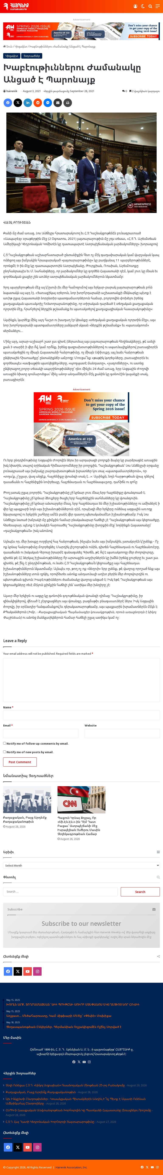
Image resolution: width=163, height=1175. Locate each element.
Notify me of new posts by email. (30, 752)
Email (8, 725)
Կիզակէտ (21, 46)
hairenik (11, 91)
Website (91, 725)
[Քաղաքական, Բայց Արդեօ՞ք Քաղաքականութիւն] (27, 799)
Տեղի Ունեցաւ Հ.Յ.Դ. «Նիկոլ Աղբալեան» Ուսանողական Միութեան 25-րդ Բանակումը (65, 1085)
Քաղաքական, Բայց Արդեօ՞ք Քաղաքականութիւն (25, 819)
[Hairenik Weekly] (16, 6)
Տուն (9, 46)
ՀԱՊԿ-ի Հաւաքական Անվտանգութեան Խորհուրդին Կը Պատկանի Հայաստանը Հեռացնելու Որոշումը (78, 1110)
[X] (79, 1062)
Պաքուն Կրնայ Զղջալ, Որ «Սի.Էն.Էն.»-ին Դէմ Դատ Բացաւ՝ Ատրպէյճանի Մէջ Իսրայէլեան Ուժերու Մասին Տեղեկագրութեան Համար (79, 826)
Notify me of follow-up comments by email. (38, 743)
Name (8, 707)
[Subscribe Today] (81, 424)
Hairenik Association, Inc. (71, 1167)
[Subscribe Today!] (81, 31)
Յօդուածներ (32, 56)
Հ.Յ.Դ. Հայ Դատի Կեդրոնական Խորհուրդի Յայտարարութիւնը (50, 1122)
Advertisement (81, 389)
